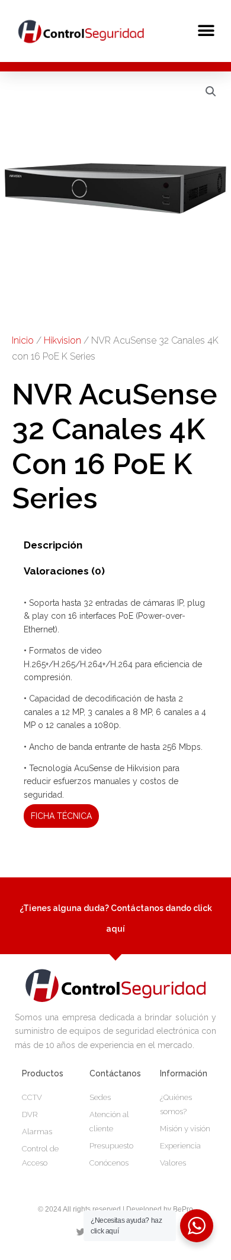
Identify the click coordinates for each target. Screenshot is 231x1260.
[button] (205, 30)
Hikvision (62, 340)
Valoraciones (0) (64, 571)
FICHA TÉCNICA (61, 816)
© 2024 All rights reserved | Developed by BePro (115, 1209)
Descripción (53, 545)
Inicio (23, 340)
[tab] (115, 546)
